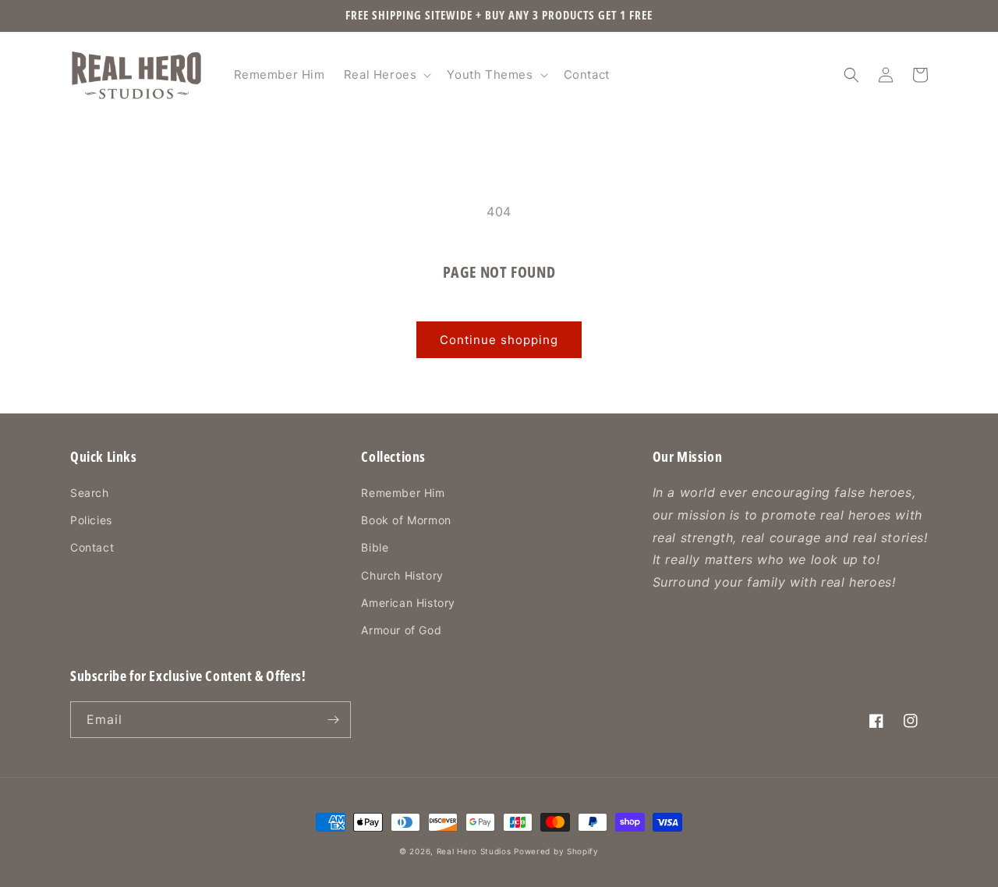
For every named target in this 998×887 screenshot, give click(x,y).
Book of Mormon (406, 520)
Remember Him (402, 492)
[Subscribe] (333, 719)
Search (89, 492)
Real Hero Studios (474, 851)
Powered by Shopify (556, 851)
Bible (374, 547)
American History (408, 602)
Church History (402, 575)
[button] (386, 75)
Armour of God (401, 630)
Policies (91, 520)
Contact (92, 547)
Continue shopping (499, 339)
